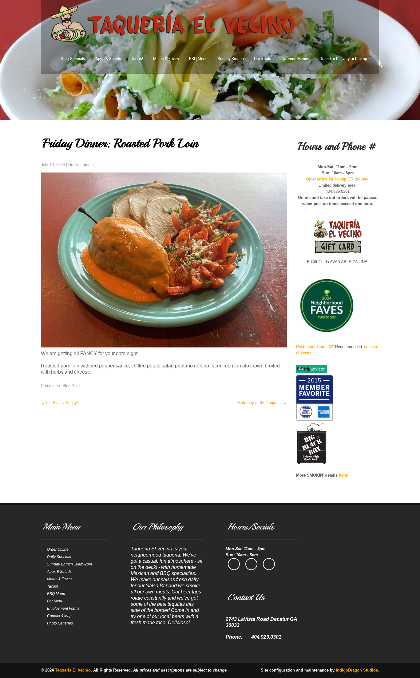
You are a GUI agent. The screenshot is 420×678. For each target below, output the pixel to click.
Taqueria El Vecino (73, 670)
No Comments (81, 164)
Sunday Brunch (231, 58)
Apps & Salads (108, 58)
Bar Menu (55, 601)
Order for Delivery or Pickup (343, 58)
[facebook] (234, 564)
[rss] (269, 564)
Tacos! (137, 58)
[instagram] (251, 564)
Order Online (58, 549)
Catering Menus (295, 58)
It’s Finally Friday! (59, 402)
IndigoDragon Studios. (357, 670)
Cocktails (262, 58)
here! (343, 475)
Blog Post (71, 385)
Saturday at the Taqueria (262, 402)
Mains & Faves (166, 58)
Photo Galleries (60, 623)
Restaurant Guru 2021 (315, 346)
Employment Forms (63, 608)
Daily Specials (73, 58)
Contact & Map (59, 616)
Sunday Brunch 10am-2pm (69, 564)
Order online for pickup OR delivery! (338, 179)
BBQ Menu (198, 58)
